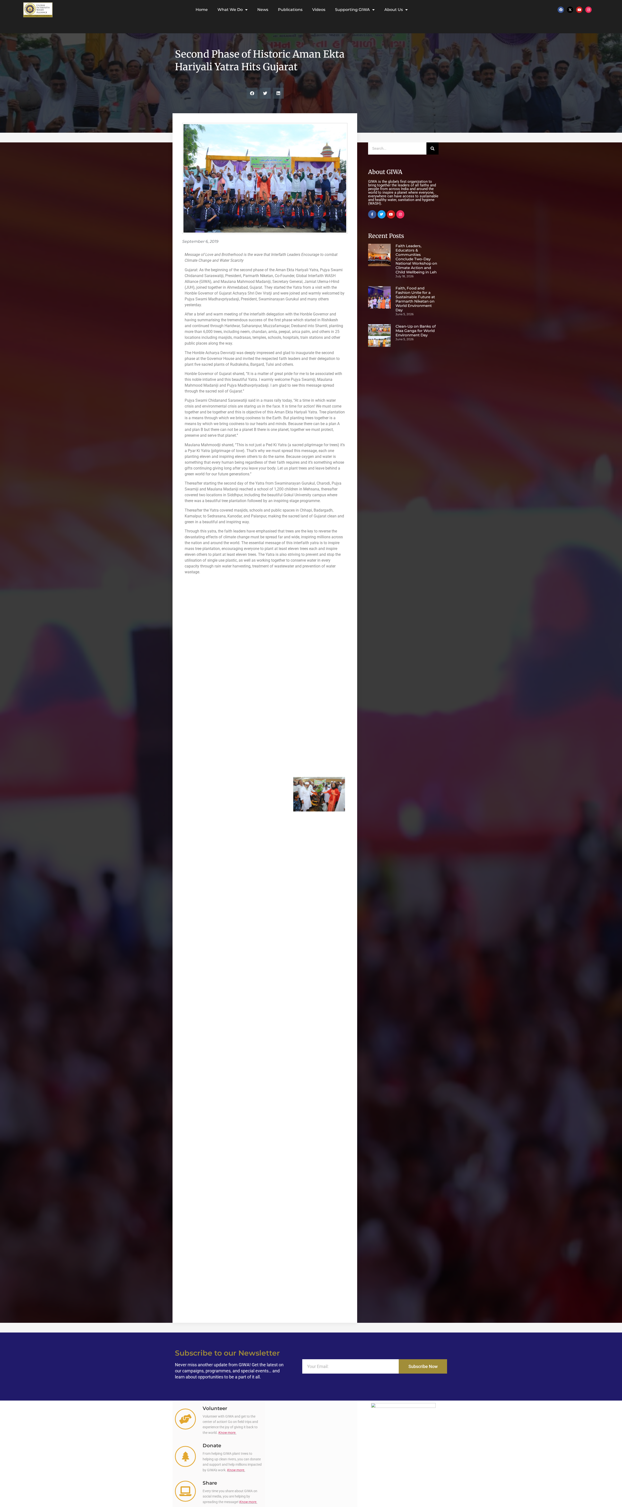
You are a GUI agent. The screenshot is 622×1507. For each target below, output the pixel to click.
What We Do (230, 9)
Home (202, 9)
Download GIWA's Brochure (403, 1488)
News (262, 9)
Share (210, 1483)
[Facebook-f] (372, 214)
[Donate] (185, 1456)
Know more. (227, 1433)
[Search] (432, 148)
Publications (290, 9)
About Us (393, 9)
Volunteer (215, 1408)
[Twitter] (382, 214)
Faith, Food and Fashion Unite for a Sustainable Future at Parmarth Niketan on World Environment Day (415, 299)
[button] (252, 93)
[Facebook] (561, 10)
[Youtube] (579, 10)
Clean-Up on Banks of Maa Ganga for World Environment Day (416, 330)
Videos (318, 9)
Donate (212, 1445)
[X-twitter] (570, 10)
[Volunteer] (185, 1419)
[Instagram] (588, 10)
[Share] (185, 1491)
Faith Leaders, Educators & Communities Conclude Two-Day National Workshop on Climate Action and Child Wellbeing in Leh (416, 259)
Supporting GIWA (352, 9)
